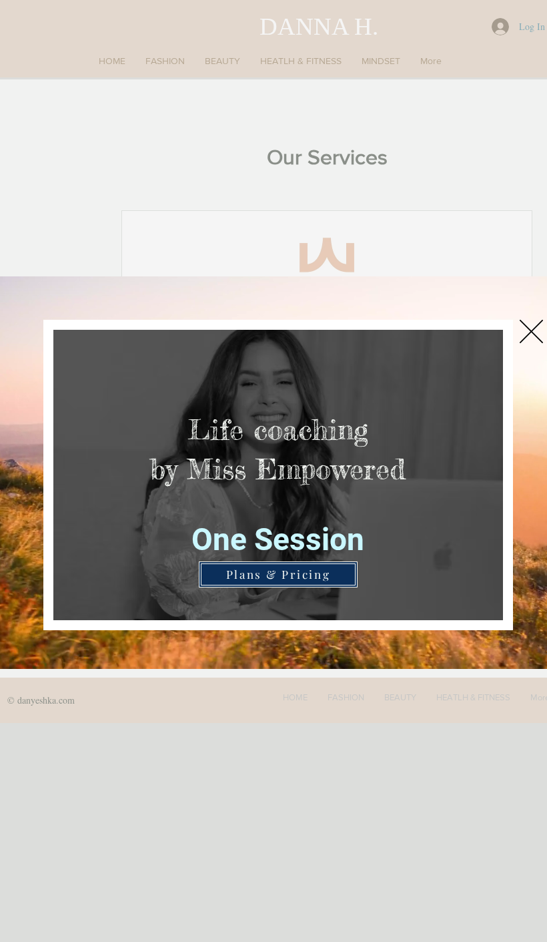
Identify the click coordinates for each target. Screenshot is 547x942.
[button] (531, 331)
